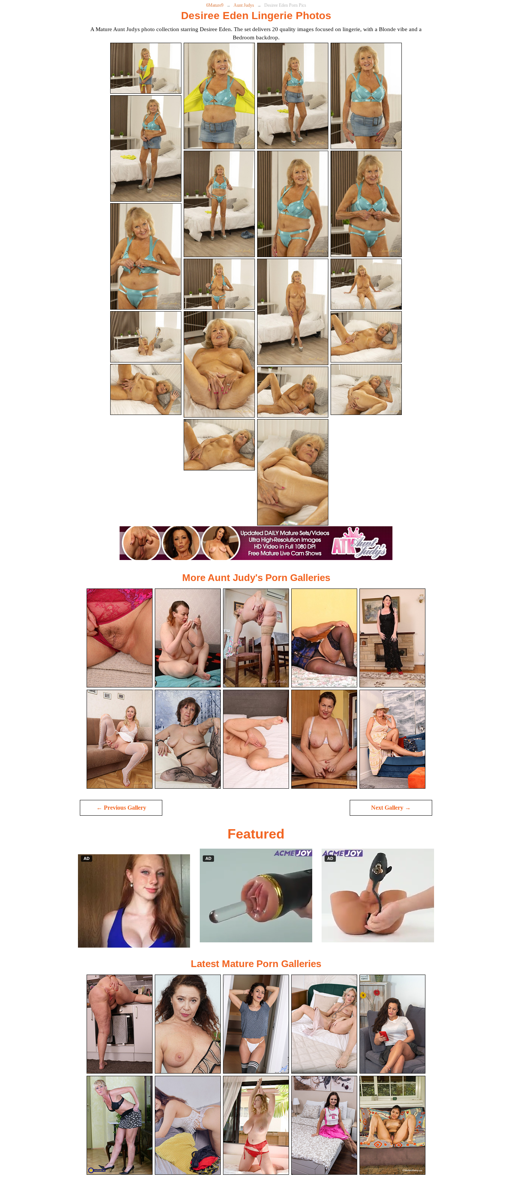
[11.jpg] (292, 312)
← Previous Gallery (121, 807)
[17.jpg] (145, 389)
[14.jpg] (219, 364)
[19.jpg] (292, 472)
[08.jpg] (366, 204)
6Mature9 (214, 5)
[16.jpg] (366, 336)
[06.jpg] (219, 204)
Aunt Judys (244, 5)
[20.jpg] (366, 389)
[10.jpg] (219, 284)
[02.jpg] (219, 96)
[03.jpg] (292, 96)
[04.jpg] (366, 96)
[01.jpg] (145, 68)
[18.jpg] (219, 444)
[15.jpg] (292, 392)
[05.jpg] (145, 148)
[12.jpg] (366, 284)
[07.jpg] (292, 204)
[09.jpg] (145, 256)
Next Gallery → (391, 807)
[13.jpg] (145, 336)
